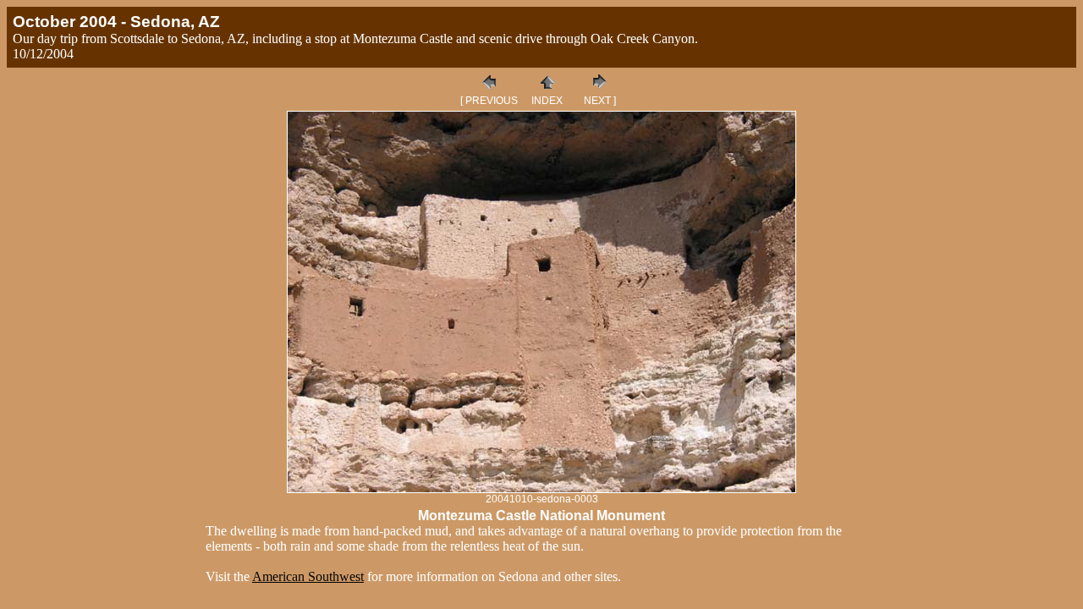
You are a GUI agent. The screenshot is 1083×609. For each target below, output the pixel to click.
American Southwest (308, 576)
